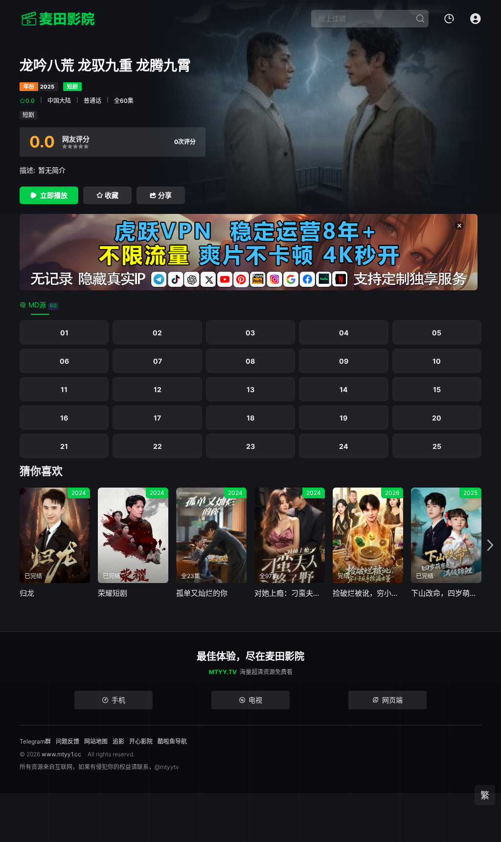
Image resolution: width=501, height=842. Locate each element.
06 (64, 361)
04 (343, 332)
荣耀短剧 (112, 593)
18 (250, 418)
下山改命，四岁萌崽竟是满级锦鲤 (446, 593)
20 (436, 418)
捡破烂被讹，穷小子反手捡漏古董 (368, 593)
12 (157, 389)
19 (343, 418)
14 (343, 389)
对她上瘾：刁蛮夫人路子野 (289, 593)
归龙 (27, 593)
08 (250, 361)
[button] (490, 545)
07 (157, 361)
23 (250, 446)
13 (250, 389)
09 (343, 361)
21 (64, 446)
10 (437, 361)
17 (157, 418)
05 (436, 332)
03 (250, 332)
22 (157, 446)
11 (64, 389)
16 (64, 418)
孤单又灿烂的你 (202, 593)
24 (343, 446)
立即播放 (54, 195)
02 (157, 332)
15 (437, 389)
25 (437, 446)
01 (64, 332)
